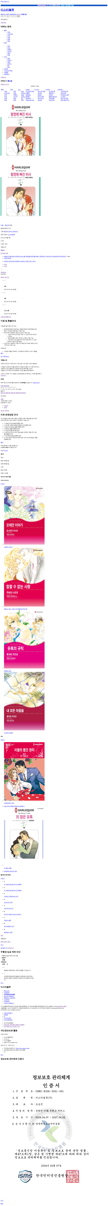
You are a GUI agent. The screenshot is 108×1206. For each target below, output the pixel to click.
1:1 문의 (63, 96)
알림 (3, 253)
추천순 (7, 410)
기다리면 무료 (8, 70)
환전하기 (6, 356)
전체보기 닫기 (5, 84)
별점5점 (23, 393)
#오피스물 (22, 256)
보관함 (40, 93)
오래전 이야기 (8, 547)
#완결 (5, 258)
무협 (8, 62)
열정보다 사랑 (8, 932)
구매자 (6, 405)
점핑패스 (6, 74)
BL (8, 65)
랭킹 (8, 41)
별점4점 (18, 393)
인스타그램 (7, 1018)
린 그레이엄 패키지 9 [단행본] (13, 890)
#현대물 (33, 256)
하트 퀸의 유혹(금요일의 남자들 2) (14, 806)
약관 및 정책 (64, 98)
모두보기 (3, 375)
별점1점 (3, 393)
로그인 (19, 14)
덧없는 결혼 (7, 920)
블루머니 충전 (5, 14)
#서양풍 (16, 256)
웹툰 (5, 30)
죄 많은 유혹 (7, 868)
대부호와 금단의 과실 (10, 871)
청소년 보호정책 (9, 996)
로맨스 (9, 64)
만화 (5, 43)
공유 (6, 253)
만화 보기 (11, 948)
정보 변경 (52, 100)
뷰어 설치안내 (65, 100)
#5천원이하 (62, 256)
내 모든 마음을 (8, 733)
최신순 (7, 277)
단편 (8, 35)
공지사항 (63, 93)
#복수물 (11, 256)
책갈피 (40, 95)
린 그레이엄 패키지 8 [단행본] (13, 884)
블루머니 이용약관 (9, 998)
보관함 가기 (4, 948)
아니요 (6, 450)
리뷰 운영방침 (5, 385)
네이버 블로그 (8, 1013)
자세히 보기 (36, 382)
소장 (5, 266)
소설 (5, 56)
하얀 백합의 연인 (9, 926)
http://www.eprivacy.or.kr (22, 1048)
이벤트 (6, 69)
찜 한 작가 (41, 98)
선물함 (6, 72)
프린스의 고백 (8, 902)
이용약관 (6, 992)
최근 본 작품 (41, 91)
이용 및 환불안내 (6, 317)
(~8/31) (20, 261)
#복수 (37, 256)
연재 (8, 32)
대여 (5, 264)
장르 (8, 37)
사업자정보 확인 (62, 1006)
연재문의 (6, 1001)
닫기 (2, 356)
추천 (8, 46)
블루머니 (51, 93)
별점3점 (13, 393)
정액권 (51, 95)
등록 (2, 399)
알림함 (13, 14)
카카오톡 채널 (8, 1020)
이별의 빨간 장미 (9, 803)
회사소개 (6, 991)
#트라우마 (49, 256)
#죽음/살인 (42, 256)
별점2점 (8, 393)
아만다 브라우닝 (13, 231)
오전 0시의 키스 (9, 908)
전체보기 (3, 77)
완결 (8, 39)
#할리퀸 (6, 256)
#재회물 (28, 256)
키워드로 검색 (30, 100)
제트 (5, 231)
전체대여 (3, 272)
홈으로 (10, 81)
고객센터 (60, 89)
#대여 (9, 258)
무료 (8, 53)
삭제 (2, 450)
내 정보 (47, 89)
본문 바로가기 (5, 1)
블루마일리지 (53, 96)
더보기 (3, 484)
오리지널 (10, 34)
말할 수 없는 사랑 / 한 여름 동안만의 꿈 (15, 609)
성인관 (9, 51)
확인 (2, 353)
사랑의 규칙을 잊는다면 (11, 896)
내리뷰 (40, 100)
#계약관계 (56, 256)
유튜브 (6, 1015)
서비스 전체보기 (9, 1003)
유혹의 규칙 (7, 671)
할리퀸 (7, 225)
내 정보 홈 (52, 91)
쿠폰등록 (51, 98)
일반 (8, 67)
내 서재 (36, 89)
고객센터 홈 (64, 91)
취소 (2, 935)
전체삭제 (3, 22)
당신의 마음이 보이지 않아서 (12, 914)
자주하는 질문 (65, 95)
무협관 (9, 49)
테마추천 (28, 98)
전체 (5, 407)
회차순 (3, 277)
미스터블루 (7, 9)
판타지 (9, 60)
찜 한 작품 (41, 96)
